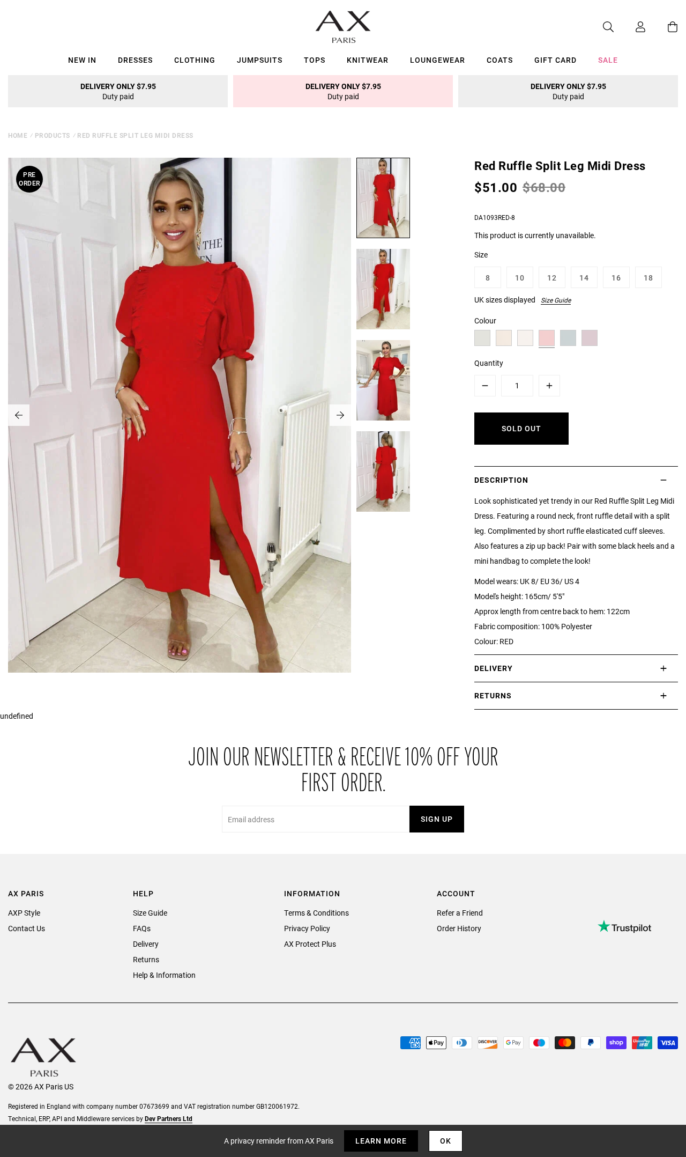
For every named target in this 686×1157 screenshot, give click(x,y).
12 (552, 277)
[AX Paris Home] (343, 27)
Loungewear (437, 60)
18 (648, 277)
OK (445, 1141)
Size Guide (556, 300)
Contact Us (26, 928)
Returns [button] (493, 695)
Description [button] (501, 480)
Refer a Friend (460, 913)
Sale (608, 60)
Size (481, 254)
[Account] (630, 27)
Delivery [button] (493, 668)
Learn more (381, 1141)
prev (18, 415)
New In (82, 60)
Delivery (146, 944)
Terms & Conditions (316, 913)
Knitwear (368, 60)
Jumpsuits (259, 60)
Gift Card (555, 60)
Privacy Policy (307, 928)
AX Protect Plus (310, 944)
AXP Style (24, 913)
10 (520, 277)
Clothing (194, 60)
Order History (459, 928)
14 (584, 277)
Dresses (135, 60)
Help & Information (164, 975)
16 (616, 277)
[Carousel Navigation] (179, 415)
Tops (314, 60)
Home (17, 135)
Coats (500, 60)
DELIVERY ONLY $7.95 (118, 91)
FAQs (142, 928)
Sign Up (437, 819)
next (340, 415)
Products (52, 135)
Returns (146, 959)
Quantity (488, 363)
